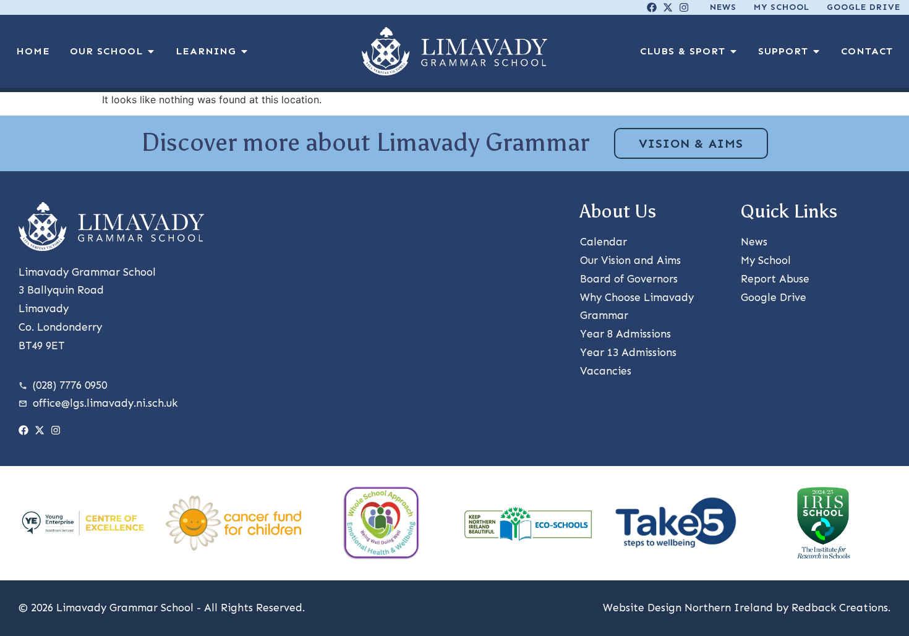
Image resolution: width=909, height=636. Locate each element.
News (723, 7)
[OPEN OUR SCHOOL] (151, 51)
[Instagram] (684, 7)
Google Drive (863, 7)
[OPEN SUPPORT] (816, 51)
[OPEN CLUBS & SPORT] (733, 51)
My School (781, 7)
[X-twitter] (668, 7)
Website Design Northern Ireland (688, 607)
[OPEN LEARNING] (244, 51)
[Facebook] (652, 7)
